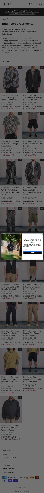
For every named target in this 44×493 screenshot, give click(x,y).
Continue (32, 252)
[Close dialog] (41, 235)
